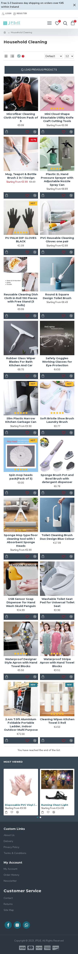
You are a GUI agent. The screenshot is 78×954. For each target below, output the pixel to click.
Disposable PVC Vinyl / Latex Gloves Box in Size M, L (21, 804)
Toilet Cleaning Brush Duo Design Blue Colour (57, 536)
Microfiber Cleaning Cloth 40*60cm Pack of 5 (21, 117)
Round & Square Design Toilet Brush (57, 296)
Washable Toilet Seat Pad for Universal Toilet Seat (57, 602)
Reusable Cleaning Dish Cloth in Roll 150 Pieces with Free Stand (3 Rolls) (21, 300)
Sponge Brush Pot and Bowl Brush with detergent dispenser (57, 478)
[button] (37, 817)
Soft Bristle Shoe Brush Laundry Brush (57, 420)
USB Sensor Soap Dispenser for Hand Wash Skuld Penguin (21, 602)
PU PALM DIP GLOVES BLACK (20, 239)
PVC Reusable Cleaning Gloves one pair (57, 239)
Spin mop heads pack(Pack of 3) (21, 476)
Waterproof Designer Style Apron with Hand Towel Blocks (21, 662)
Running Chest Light (54, 804)
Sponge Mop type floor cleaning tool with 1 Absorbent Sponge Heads (21, 540)
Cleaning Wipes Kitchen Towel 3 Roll (57, 721)
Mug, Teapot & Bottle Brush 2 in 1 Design (20, 175)
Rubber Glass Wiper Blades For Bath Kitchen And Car (20, 361)
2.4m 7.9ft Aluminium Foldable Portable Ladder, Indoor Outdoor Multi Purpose (21, 724)
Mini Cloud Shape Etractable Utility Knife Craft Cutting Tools (57, 117)
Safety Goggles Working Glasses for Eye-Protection (57, 361)
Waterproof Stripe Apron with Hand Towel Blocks (57, 662)
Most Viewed (13, 761)
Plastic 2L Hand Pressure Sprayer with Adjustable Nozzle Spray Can (57, 179)
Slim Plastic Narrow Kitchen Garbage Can (20, 420)
